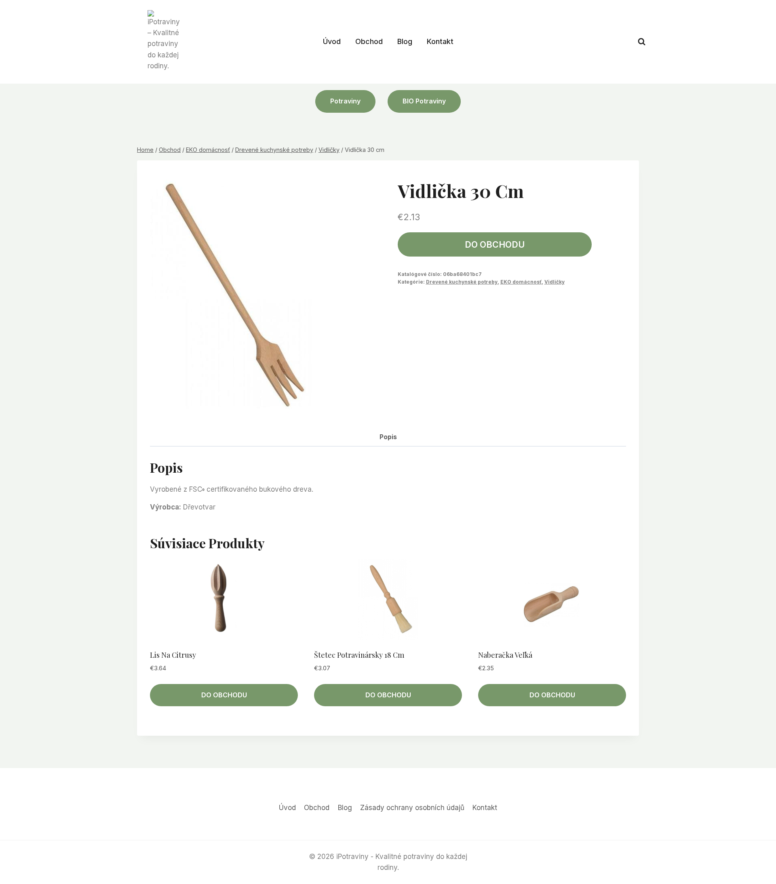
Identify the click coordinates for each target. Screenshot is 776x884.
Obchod (369, 41)
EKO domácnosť (521, 282)
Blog (404, 41)
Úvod (332, 41)
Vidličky (554, 282)
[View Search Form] (642, 42)
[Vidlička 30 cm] (241, 294)
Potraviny (345, 101)
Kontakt (440, 41)
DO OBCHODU (495, 244)
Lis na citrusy (173, 655)
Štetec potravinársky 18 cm (359, 655)
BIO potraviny (424, 101)
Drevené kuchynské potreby (462, 282)
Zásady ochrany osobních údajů (412, 808)
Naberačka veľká (505, 655)
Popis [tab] (388, 437)
